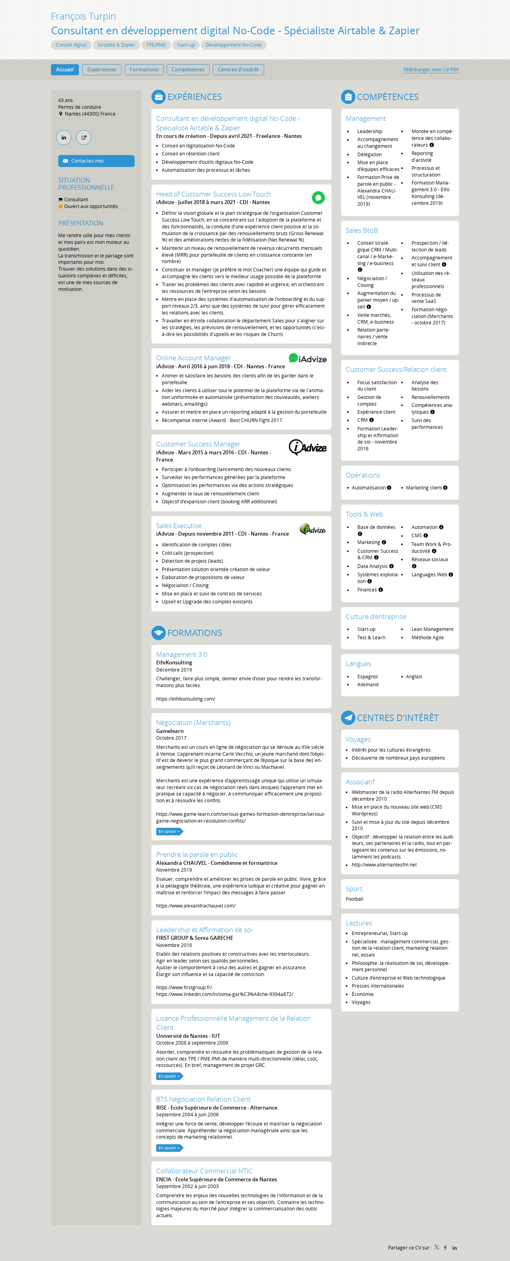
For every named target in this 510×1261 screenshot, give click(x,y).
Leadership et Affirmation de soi (204, 929)
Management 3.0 (182, 654)
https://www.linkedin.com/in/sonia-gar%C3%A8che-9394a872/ (224, 994)
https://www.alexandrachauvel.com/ (195, 905)
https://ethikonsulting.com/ (185, 698)
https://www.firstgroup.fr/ (184, 987)
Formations (194, 632)
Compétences (388, 96)
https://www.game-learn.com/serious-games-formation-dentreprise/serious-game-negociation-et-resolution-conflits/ (241, 817)
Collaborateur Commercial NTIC (204, 1170)
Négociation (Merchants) (193, 722)
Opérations (363, 474)
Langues (358, 663)
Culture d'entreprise (376, 616)
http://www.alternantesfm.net (384, 864)
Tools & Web (364, 514)
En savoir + (169, 831)
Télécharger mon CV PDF (431, 70)
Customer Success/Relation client (396, 369)
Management (366, 118)
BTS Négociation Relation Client (203, 1099)
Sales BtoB (362, 230)
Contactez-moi (87, 160)
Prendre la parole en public (197, 854)
